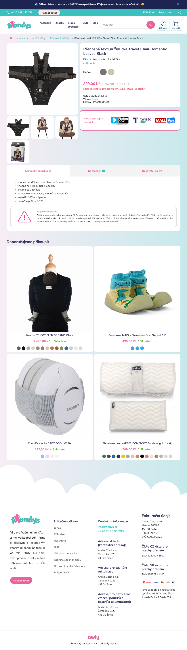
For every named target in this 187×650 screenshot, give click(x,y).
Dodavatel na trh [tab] (152, 171)
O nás (57, 528)
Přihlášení (148, 12)
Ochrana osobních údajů (67, 560)
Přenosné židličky (60, 38)
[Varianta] (103, 72)
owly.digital (110, 643)
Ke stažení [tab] (96, 171)
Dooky (95, 99)
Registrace (165, 12)
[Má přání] (162, 24)
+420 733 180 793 (22, 12)
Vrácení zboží (61, 572)
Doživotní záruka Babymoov (69, 566)
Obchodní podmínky (65, 553)
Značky (60, 23)
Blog (95, 23)
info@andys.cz (107, 527)
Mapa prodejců (73, 24)
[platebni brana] (159, 582)
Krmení (21, 38)
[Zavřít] (177, 4)
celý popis (89, 63)
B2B (85, 23)
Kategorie (45, 23)
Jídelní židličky (37, 38)
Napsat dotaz (49, 13)
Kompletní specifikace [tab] (38, 171)
